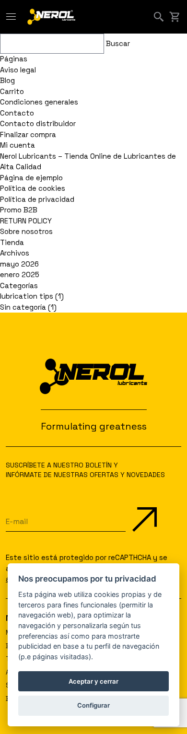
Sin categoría (23, 307)
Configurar (93, 705)
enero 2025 (19, 274)
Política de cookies (32, 188)
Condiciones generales (39, 101)
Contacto (17, 112)
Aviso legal (18, 69)
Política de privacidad (37, 199)
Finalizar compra (28, 134)
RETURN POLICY (26, 220)
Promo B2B (18, 209)
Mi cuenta (17, 145)
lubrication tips (26, 296)
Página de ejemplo (31, 177)
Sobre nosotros (26, 231)
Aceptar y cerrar (93, 681)
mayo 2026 (19, 263)
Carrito (12, 91)
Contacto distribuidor (38, 123)
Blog (7, 80)
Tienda (12, 242)
